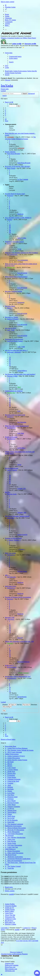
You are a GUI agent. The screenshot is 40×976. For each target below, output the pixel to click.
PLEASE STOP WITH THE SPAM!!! (17, 166)
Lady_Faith (10, 330)
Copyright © (5, 928)
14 (10, 630)
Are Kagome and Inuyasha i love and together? (20, 374)
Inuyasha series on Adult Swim (15, 415)
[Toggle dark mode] (6, 11)
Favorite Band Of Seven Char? (15, 194)
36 (10, 227)
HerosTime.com (10, 967)
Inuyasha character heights (13, 291)
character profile (30, 44)
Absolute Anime (10, 7)
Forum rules (5, 89)
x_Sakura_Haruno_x (14, 540)
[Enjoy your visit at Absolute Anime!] (16, 34)
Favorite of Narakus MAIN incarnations (18, 597)
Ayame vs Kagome (11, 437)
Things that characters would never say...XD (19, 641)
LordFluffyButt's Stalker (15, 341)
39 (10, 232)
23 (10, 365)
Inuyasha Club (9, 617)
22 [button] (6, 119)
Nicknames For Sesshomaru (14, 339)
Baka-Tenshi (11, 168)
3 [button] (5, 111)
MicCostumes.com (11, 969)
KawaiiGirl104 (22, 273)
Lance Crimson (12, 470)
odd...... (7, 575)
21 (10, 361)
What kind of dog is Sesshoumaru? (16, 276)
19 (10, 358)
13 (10, 628)
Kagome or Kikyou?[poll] (13, 538)
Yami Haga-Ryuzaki (13, 153)
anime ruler (10, 518)
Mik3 (19, 387)
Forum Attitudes (10, 152)
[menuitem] (15, 56)
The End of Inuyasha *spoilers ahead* (17, 516)
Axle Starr (20, 433)
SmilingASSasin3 (12, 319)
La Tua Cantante (22, 179)
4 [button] (5, 113)
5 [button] (5, 115)
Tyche (9, 243)
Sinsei (19, 464)
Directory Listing (10, 924)
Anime (7, 16)
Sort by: (19, 704)
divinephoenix (11, 667)
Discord (7, 80)
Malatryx (10, 308)
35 (10, 225)
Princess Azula (12, 494)
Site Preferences (8, 958)
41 (10, 481)
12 (10, 627)
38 (10, 230)
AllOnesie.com (10, 971)
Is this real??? (9, 665)
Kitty (19, 411)
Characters (8, 18)
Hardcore (10, 195)
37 (10, 229)
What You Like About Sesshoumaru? (17, 426)
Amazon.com (9, 963)
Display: (5, 704)
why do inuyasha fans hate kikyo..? (16, 350)
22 (10, 363)
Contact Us (26, 928)
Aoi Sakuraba (21, 422)
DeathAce (10, 417)
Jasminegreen (11, 428)
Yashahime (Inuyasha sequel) (14, 241)
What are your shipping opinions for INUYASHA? (21, 253)
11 (10, 625)
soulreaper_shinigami (14, 352)
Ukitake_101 (21, 488)
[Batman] (10, 643)
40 (10, 479)
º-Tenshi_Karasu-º (23, 673)
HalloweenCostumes (11, 965)
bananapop (20, 302)
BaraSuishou (11, 439)
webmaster (10, 137)
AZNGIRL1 (21, 448)
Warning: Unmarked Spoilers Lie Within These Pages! (18, 38)
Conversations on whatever (14, 391)
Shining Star (11, 267)
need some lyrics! (10, 586)
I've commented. (12, 254)
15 (10, 632)
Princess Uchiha (12, 376)
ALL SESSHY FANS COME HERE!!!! (18, 218)
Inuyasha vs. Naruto (11, 317)
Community (9, 22)
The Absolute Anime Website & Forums (20, 138)
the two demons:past (11, 468)
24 (10, 402)
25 (10, 404)
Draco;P (20, 638)
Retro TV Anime (10, 20)
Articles (7, 23)
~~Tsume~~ (21, 549)
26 (10, 405)
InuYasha (7, 85)
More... (7, 25)
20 (10, 359)
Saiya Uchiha (21, 238)
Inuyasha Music (10, 306)
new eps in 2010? (10, 328)
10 (10, 651)
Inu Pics (7, 492)
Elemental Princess (23, 662)
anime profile (16, 44)
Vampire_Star (21, 512)
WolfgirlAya (11, 555)
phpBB (11, 894)
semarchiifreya (22, 370)
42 (10, 483)
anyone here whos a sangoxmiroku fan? (18, 676)
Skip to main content (7, 2)
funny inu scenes (10, 553)
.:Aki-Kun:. (10, 619)
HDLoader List (10, 922)
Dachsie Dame (22, 571)
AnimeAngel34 (22, 534)
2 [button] (5, 110)
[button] (9, 102)
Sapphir (9, 219)
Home (7, 14)
